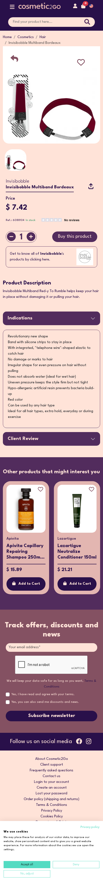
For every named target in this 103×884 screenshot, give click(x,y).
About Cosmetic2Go (51, 759)
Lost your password (51, 793)
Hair (43, 37)
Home (7, 37)
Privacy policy (89, 827)
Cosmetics (25, 37)
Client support (51, 765)
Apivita (12, 539)
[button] (12, 8)
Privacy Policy (51, 811)
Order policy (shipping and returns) (51, 799)
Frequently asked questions (51, 770)
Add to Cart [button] (29, 584)
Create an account (52, 788)
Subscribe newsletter (51, 715)
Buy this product (75, 236)
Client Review (23, 438)
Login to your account (51, 782)
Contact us (51, 776)
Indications (20, 318)
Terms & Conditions (51, 805)
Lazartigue (66, 539)
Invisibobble (17, 181)
